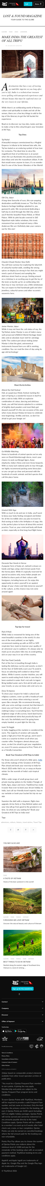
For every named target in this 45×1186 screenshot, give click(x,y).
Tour (24, 958)
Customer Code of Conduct (9, 1062)
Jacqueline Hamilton (15, 45)
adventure (5, 822)
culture (12, 822)
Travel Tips (37, 822)
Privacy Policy (5, 1056)
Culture (4, 31)
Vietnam (25, 917)
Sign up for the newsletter (22, 989)
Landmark (23, 31)
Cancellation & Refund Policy (10, 1059)
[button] (38, 4)
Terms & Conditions (7, 1052)
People (18, 917)
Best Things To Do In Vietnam (16, 962)
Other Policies (6, 1065)
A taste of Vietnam (12, 878)
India (16, 31)
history (19, 822)
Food (11, 31)
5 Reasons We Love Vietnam (16, 920)
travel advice (27, 822)
